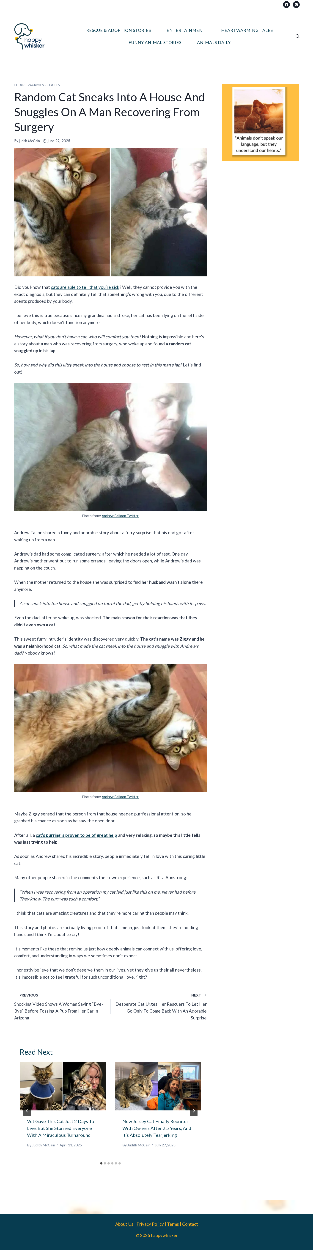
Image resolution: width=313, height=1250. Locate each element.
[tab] (101, 1163)
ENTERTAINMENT (186, 30)
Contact (190, 1224)
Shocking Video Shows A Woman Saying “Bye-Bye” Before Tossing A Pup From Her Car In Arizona (58, 1007)
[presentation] (63, 1086)
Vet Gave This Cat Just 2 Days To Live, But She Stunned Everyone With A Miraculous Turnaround (60, 1128)
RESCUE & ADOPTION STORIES (118, 30)
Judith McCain (29, 140)
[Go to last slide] (27, 1110)
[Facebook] (286, 4)
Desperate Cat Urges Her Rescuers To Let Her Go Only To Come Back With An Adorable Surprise (161, 1007)
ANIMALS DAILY (214, 42)
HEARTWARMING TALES (247, 30)
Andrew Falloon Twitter (120, 516)
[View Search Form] (297, 36)
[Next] (194, 1110)
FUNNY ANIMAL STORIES (155, 42)
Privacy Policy (150, 1224)
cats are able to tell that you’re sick (85, 287)
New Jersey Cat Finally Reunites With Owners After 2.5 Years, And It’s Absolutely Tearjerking (156, 1128)
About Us (124, 1224)
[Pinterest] (296, 4)
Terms (173, 1224)
